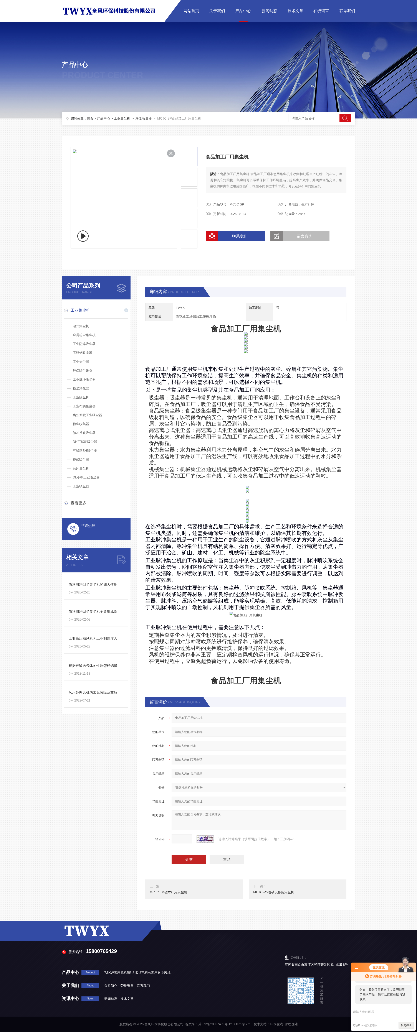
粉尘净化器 (81, 388)
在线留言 (321, 11)
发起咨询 (406, 1025)
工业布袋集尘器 (84, 406)
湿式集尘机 (81, 326)
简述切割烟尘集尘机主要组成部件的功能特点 (103, 611)
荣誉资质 (127, 986)
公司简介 (110, 986)
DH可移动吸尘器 (85, 442)
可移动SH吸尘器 (85, 450)
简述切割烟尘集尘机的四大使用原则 (96, 584)
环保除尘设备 (82, 370)
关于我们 (217, 11)
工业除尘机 (81, 397)
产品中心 (243, 11)
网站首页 (191, 11)
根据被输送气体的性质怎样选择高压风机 (100, 665)
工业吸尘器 (81, 486)
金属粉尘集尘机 (84, 335)
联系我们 (347, 11)
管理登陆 (291, 1024)
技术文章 (295, 11)
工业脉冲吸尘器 (84, 379)
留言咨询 (304, 236)
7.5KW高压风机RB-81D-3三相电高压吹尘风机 (137, 972)
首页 (90, 118)
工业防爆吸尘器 (84, 344)
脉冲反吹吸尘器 (84, 433)
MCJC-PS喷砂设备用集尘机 (273, 892)
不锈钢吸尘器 (82, 353)
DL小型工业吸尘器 (86, 477)
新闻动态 (269, 11)
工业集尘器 (81, 361)
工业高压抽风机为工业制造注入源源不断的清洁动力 (109, 638)
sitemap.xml (242, 1024)
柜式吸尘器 (81, 459)
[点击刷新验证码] (205, 839)
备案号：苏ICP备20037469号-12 (208, 1024)
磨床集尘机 (81, 468)
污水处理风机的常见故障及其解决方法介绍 (102, 692)
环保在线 (276, 1024)
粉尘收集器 (144, 118)
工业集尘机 (122, 118)
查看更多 (78, 503)
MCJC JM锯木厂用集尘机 (168, 892)
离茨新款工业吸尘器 (87, 415)
